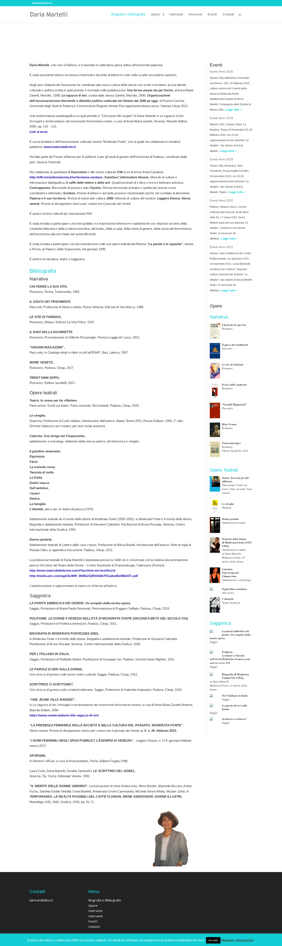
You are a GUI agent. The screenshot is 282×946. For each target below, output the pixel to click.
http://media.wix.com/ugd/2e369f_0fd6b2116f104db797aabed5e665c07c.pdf (84, 576)
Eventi (212, 14)
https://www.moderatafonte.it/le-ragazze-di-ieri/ (64, 715)
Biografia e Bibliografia (128, 14)
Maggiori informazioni (237, 940)
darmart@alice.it (41, 900)
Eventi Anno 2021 (221, 247)
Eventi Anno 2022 (221, 200)
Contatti (228, 14)
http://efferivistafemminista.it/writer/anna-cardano (66, 177)
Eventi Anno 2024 (221, 118)
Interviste (176, 14)
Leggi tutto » (233, 109)
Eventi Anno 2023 (221, 159)
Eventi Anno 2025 (221, 71)
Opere (155, 14)
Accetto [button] (213, 940)
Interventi (195, 14)
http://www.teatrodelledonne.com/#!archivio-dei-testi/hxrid (72, 570)
